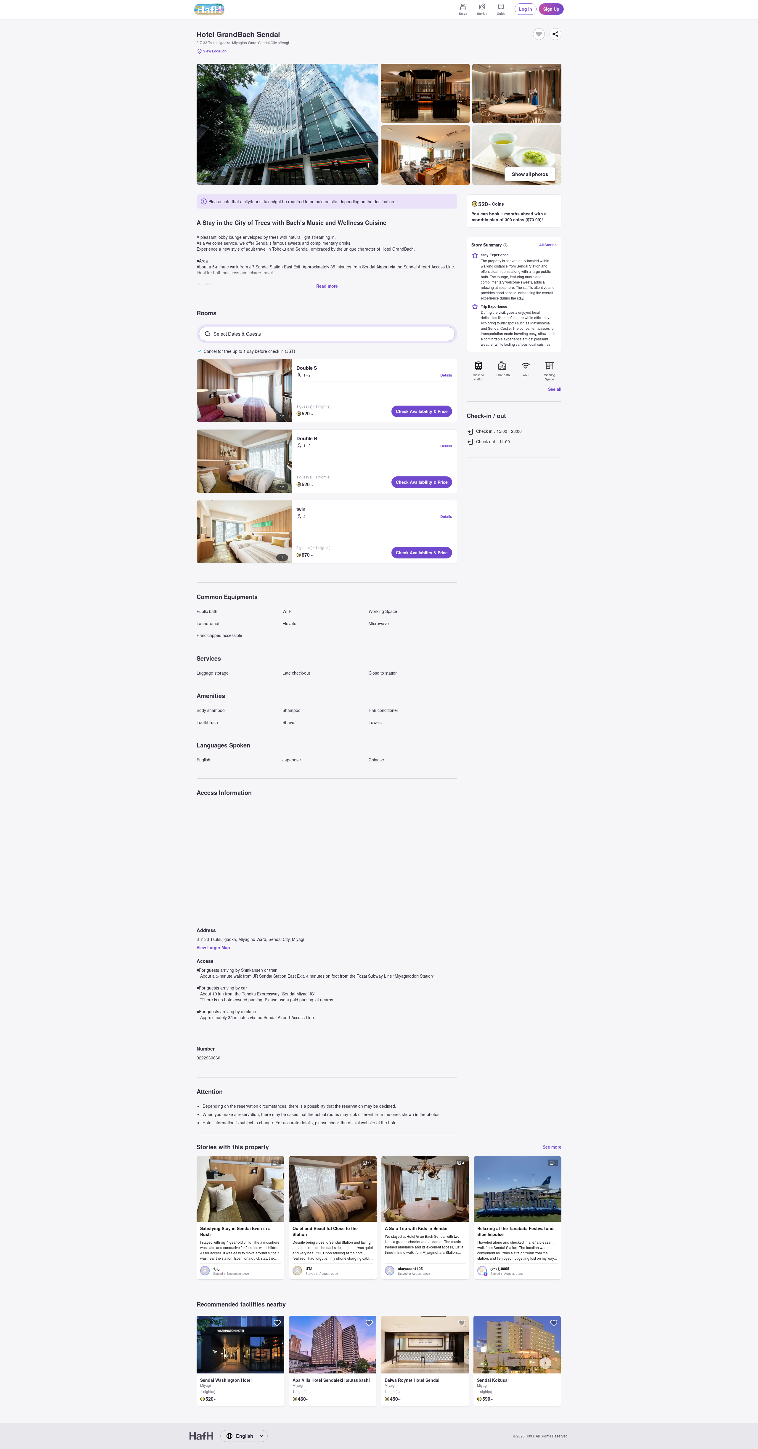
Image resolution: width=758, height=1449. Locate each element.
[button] (244, 390)
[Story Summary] (505, 245)
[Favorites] (538, 34)
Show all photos (530, 174)
